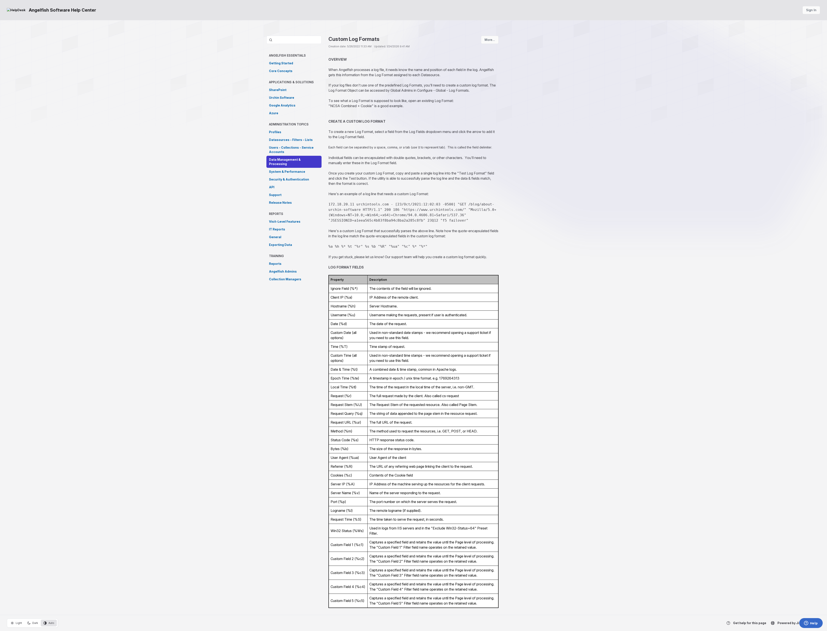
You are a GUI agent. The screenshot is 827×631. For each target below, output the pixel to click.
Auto (51, 623)
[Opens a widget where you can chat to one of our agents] (811, 623)
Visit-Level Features (284, 221)
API (271, 187)
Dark (35, 623)
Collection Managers (285, 279)
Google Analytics (282, 105)
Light (19, 623)
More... (490, 40)
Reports (275, 263)
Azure (273, 113)
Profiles (275, 132)
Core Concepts (280, 71)
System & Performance (287, 171)
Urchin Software (281, 97)
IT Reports (277, 229)
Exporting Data (280, 245)
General (275, 237)
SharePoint (277, 90)
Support (275, 195)
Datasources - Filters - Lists (291, 140)
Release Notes (280, 202)
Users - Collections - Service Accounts (291, 150)
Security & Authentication (289, 179)
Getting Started (281, 63)
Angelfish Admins (283, 271)
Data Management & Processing (285, 162)
